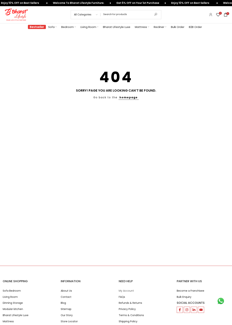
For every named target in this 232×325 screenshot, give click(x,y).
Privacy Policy (127, 309)
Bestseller (37, 27)
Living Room (88, 27)
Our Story (67, 315)
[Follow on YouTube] (201, 310)
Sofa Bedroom (12, 291)
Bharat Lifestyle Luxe (116, 27)
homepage (128, 97)
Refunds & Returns (130, 303)
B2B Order (195, 27)
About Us (66, 291)
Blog (63, 303)
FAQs (122, 297)
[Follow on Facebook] (180, 310)
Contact (66, 297)
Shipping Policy (128, 321)
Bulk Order (177, 27)
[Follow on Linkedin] (194, 310)
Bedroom (67, 27)
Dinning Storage (13, 303)
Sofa (51, 27)
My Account (126, 291)
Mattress (141, 27)
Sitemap (66, 309)
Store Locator (69, 321)
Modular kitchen (13, 309)
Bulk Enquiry (184, 297)
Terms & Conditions (131, 315)
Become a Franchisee (190, 291)
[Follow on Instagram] (187, 310)
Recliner (159, 27)
